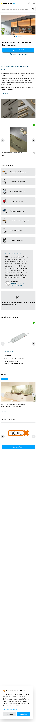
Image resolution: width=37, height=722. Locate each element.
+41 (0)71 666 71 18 (16, 284)
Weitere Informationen (10, 709)
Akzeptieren (23, 714)
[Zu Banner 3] (20, 36)
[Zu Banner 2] (18, 36)
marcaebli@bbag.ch (17, 282)
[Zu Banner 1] (16, 36)
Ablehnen (10, 714)
